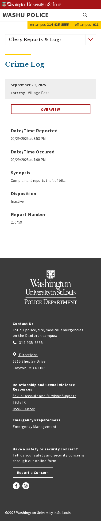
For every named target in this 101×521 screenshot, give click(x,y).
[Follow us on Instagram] (25, 489)
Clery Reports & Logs (35, 39)
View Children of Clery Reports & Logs (90, 39)
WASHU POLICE (26, 15)
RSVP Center (24, 409)
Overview (50, 109)
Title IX (19, 402)
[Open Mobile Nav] (95, 15)
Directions (28, 354)
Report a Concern (33, 472)
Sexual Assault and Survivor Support (44, 395)
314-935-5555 (30, 342)
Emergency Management (35, 426)
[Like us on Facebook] (16, 489)
